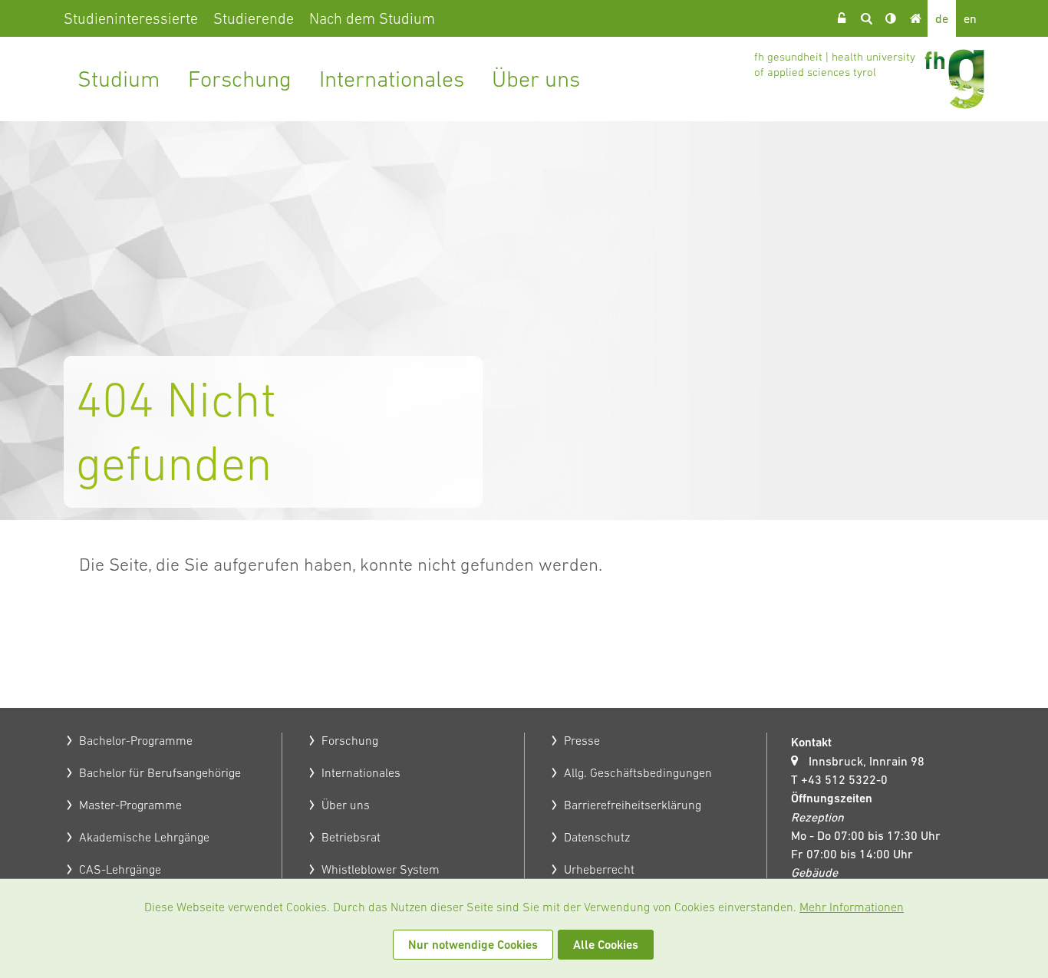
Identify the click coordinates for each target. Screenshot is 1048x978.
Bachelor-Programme (136, 740)
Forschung (240, 78)
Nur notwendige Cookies (473, 944)
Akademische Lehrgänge (144, 837)
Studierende (253, 18)
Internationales (391, 78)
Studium (118, 78)
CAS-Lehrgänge (120, 869)
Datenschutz (597, 837)
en (970, 18)
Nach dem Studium (372, 18)
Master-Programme (130, 805)
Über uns (536, 78)
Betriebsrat (351, 837)
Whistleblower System (380, 869)
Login (841, 18)
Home (915, 18)
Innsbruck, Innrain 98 (866, 761)
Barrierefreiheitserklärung (632, 805)
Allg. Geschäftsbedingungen (638, 772)
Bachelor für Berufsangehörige (160, 772)
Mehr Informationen (851, 907)
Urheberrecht (599, 869)
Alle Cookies (605, 944)
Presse (582, 740)
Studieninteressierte (131, 18)
